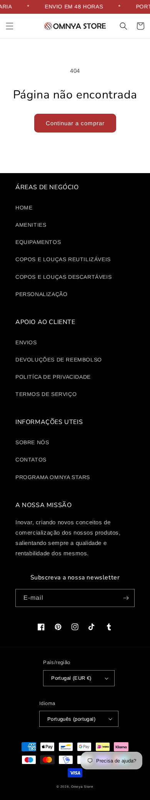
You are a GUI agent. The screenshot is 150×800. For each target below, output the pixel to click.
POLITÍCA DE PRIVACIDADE (53, 377)
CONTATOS (31, 459)
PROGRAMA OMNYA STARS (52, 477)
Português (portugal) (71, 719)
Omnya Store (82, 787)
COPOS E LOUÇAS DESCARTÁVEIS (63, 277)
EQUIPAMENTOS (38, 242)
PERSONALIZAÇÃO (41, 294)
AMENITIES (30, 225)
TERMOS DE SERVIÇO (46, 394)
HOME (23, 207)
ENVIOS (26, 342)
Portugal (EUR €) (71, 678)
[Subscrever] (125, 598)
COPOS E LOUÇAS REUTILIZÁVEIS (63, 259)
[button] (9, 26)
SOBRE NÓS (32, 442)
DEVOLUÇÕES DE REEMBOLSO (58, 360)
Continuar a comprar (75, 123)
